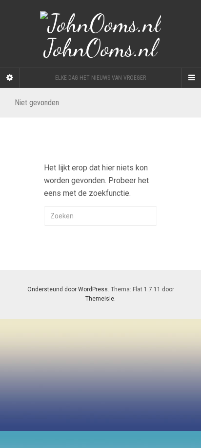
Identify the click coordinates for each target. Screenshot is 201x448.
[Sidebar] (10, 78)
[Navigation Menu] (191, 78)
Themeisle (99, 298)
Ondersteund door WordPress (67, 289)
